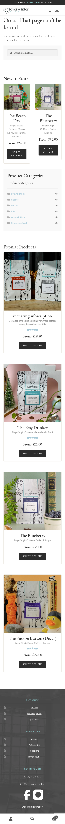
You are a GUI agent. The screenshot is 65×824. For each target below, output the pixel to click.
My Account (11, 819)
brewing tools (18, 193)
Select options (16, 154)
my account (34, 756)
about (34, 738)
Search (32, 819)
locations (34, 750)
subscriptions (18, 217)
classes (15, 199)
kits (13, 211)
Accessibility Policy (32, 806)
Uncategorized (19, 223)
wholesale (34, 744)
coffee (14, 205)
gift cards (34, 719)
